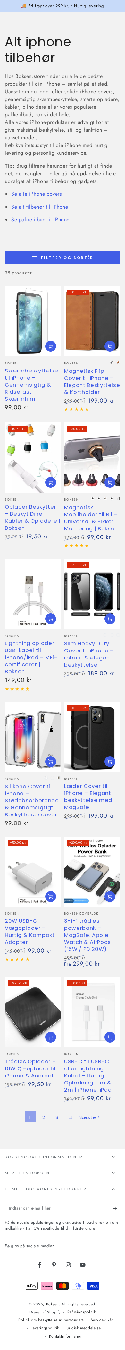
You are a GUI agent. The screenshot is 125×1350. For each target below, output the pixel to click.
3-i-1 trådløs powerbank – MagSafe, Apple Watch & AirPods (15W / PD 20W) (87, 935)
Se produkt (50, 346)
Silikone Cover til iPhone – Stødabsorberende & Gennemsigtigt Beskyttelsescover (32, 800)
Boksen (52, 1304)
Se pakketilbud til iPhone (40, 219)
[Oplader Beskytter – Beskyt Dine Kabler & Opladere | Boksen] (33, 457)
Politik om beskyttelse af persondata (51, 1320)
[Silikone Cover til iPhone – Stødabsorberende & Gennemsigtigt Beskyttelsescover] (33, 737)
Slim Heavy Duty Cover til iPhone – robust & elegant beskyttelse (89, 654)
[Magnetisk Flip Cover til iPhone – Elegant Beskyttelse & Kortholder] (92, 321)
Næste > (89, 1117)
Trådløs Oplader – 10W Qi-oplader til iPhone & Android (30, 1068)
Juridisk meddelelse (83, 1328)
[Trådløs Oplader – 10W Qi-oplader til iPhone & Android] (33, 1012)
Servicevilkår (102, 1320)
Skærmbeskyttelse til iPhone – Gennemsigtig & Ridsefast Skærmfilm (31, 385)
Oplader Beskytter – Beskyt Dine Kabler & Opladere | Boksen (33, 517)
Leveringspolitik (45, 1328)
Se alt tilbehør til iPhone (39, 206)
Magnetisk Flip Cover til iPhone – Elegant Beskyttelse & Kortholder (92, 381)
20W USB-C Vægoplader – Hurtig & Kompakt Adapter (30, 931)
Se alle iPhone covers (36, 194)
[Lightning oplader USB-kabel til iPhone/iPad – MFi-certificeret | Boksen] (33, 594)
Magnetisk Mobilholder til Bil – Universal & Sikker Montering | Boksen (91, 518)
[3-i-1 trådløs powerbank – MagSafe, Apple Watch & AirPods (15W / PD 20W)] (92, 872)
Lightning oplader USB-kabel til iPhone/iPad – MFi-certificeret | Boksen (31, 657)
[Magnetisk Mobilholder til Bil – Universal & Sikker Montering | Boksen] (92, 457)
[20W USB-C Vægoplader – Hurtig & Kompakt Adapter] (33, 872)
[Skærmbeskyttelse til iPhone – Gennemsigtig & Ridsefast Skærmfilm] (33, 321)
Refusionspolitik (81, 1312)
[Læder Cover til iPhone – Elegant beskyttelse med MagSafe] (92, 737)
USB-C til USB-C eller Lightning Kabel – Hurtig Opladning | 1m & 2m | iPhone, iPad (88, 1075)
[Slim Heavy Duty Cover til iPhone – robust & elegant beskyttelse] (92, 594)
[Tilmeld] (116, 1208)
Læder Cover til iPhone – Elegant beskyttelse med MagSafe (88, 796)
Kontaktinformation (66, 1336)
